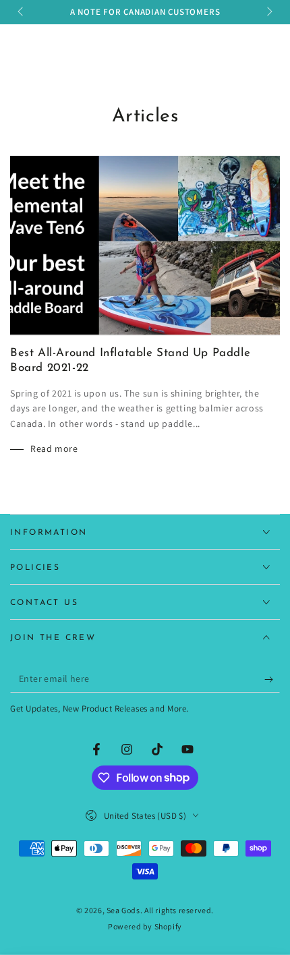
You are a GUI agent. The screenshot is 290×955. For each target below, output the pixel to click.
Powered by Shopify (145, 926)
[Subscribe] (272, 679)
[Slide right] (268, 12)
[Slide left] (21, 12)
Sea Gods (123, 910)
